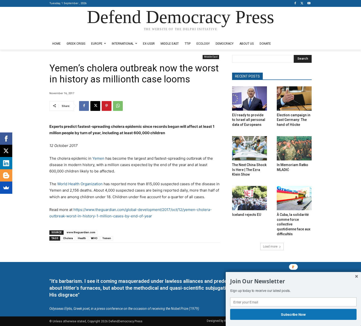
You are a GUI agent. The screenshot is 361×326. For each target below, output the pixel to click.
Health (82, 238)
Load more (270, 246)
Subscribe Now (293, 314)
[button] (293, 281)
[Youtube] (309, 3)
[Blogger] (6, 175)
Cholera (68, 238)
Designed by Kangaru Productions (68, 34)
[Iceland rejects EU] (249, 198)
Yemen (98, 158)
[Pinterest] (106, 106)
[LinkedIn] (6, 163)
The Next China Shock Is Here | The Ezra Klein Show (249, 169)
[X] (302, 3)
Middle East (211, 56)
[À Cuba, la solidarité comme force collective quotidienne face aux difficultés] (294, 198)
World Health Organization (80, 184)
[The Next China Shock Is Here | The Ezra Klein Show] (249, 148)
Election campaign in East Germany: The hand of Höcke (293, 120)
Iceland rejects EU (246, 215)
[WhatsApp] (118, 106)
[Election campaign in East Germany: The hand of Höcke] (294, 98)
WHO (94, 238)
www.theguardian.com (81, 232)
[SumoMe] (6, 188)
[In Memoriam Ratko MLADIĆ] (294, 148)
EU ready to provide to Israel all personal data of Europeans (248, 120)
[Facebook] (295, 3)
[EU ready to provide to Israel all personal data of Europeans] (249, 98)
